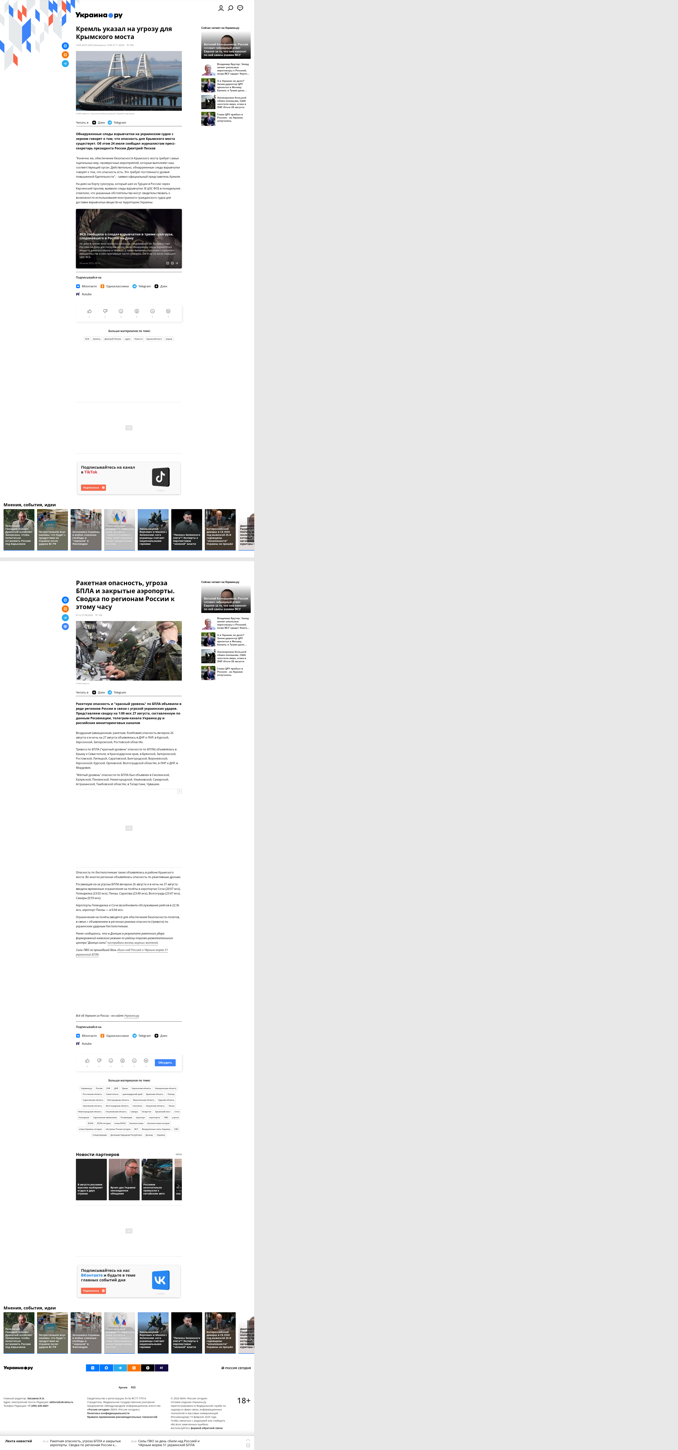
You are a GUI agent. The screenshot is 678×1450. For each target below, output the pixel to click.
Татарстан (146, 1111)
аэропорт (140, 1117)
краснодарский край (132, 1094)
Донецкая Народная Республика (126, 1135)
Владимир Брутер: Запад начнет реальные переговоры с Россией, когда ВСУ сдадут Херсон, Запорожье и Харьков (233, 69)
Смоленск (137, 1105)
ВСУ (136, 1129)
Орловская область (92, 1105)
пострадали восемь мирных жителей (132, 943)
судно (127, 338)
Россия (99, 1088)
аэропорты (154, 1117)
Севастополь (112, 1094)
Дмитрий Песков (113, 338)
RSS (133, 1387)
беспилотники (136, 1123)
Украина (161, 1135)
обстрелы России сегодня (118, 1129)
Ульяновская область (116, 1111)
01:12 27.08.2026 (84, 615)
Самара (134, 1111)
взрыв (169, 338)
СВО (176, 1129)
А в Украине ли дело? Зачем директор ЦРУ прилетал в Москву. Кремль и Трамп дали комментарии (230, 85)
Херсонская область (141, 1088)
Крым (125, 1088)
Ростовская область (92, 1094)
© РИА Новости (82, 683)
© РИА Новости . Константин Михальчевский (95, 113)
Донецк (149, 1135)
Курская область (166, 1100)
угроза (175, 1117)
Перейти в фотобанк (126, 113)
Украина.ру (131, 1016)
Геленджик (84, 1117)
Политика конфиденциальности (108, 1413)
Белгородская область (118, 1100)
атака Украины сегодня (90, 1129)
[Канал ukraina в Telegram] (120, 1367)
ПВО (166, 1117)
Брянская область (154, 1094)
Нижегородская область (90, 1111)
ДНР (116, 1088)
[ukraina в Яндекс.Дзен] (147, 1367)
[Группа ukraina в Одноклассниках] (134, 1367)
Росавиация (126, 1117)
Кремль (97, 338)
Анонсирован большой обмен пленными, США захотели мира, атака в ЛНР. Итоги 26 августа (231, 102)
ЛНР (108, 1088)
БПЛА (90, 1123)
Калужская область (155, 1105)
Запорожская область (165, 1088)
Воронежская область (143, 1100)
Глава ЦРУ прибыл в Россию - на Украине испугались (230, 117)
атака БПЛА (120, 1123)
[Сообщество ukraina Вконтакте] (92, 1367)
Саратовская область (93, 1100)
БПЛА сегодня (104, 1123)
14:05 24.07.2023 (84, 45)
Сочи (176, 1111)
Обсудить (165, 1062)
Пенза (171, 1105)
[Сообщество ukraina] (106, 1367)
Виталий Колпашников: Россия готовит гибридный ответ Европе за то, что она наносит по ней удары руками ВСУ (226, 49)
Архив (123, 1387)
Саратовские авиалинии (105, 1117)
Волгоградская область (117, 1105)
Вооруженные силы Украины (156, 1129)
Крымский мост (154, 338)
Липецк (171, 1094)
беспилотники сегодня (158, 1123)
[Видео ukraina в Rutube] (161, 1367)
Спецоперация (100, 1135)
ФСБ (87, 338)
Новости (138, 338)
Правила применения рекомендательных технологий (122, 1417)
